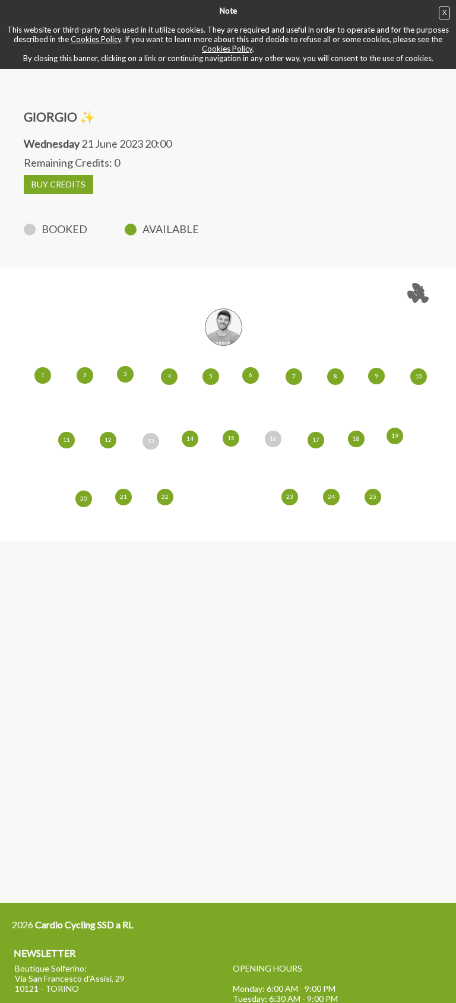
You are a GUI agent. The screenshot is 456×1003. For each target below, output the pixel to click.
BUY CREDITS (58, 184)
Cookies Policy (96, 39)
